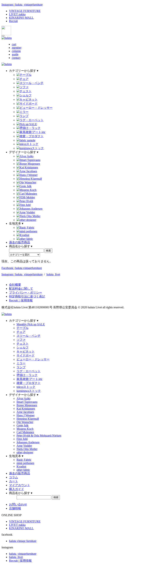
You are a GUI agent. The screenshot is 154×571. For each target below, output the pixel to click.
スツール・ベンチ (32, 83)
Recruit (13, 21)
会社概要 (15, 284)
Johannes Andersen (31, 208)
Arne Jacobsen (28, 171)
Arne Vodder (27, 212)
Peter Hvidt (26, 201)
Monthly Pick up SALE (31, 324)
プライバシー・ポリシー (25, 292)
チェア (24, 79)
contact (16, 57)
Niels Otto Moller (30, 216)
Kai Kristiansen (29, 167)
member (16, 47)
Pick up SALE (28, 124)
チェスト (26, 91)
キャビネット (29, 99)
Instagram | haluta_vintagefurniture (22, 4)
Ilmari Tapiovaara (30, 160)
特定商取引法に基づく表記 (27, 296)
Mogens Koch (28, 190)
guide (15, 54)
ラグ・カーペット (32, 120)
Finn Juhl (25, 204)
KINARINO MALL (21, 17)
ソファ (24, 87)
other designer (28, 219)
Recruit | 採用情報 (20, 560)
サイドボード (29, 103)
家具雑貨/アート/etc (32, 132)
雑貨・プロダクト (32, 136)
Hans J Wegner (29, 175)
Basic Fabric (27, 227)
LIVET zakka (17, 14)
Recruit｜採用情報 (21, 300)
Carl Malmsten (28, 193)
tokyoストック (29, 144)
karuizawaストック (32, 148)
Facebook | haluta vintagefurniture (22, 268)
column (16, 51)
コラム (13, 477)
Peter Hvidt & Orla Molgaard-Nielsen (39, 435)
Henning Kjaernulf (31, 178)
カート (13, 481)
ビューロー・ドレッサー (36, 107)
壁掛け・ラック (30, 128)
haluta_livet (53, 274)
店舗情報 (15, 508)
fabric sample (27, 140)
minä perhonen (28, 231)
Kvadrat (24, 235)
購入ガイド (16, 489)
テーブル (26, 74)
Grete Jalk (26, 186)
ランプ (24, 116)
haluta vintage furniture (22, 541)
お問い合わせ (18, 504)
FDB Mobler (27, 197)
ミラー (24, 111)
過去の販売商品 (19, 242)
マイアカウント (19, 485)
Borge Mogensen (30, 163)
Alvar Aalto (26, 156)
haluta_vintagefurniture (22, 553)
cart (14, 44)
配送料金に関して (21, 288)
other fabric (26, 238)
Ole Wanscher (28, 182)
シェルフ (26, 95)
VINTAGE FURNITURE (25, 11)
